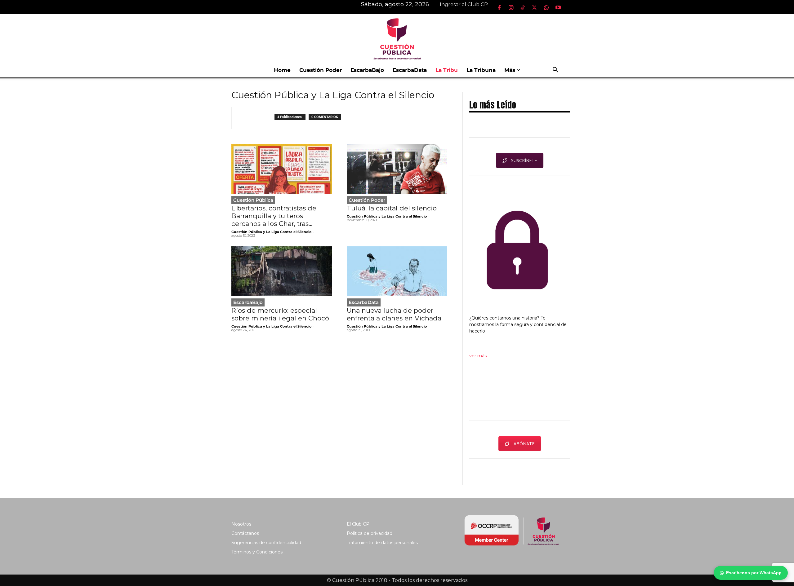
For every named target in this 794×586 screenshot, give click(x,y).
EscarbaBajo (367, 70)
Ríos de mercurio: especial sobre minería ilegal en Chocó (280, 314)
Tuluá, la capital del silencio (392, 208)
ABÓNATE (524, 444)
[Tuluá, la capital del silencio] (397, 169)
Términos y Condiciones (257, 552)
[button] (555, 70)
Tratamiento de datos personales (382, 542)
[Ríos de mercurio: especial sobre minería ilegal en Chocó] (281, 271)
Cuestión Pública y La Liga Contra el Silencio (271, 232)
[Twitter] (534, 7)
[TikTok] (522, 7)
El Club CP (358, 524)
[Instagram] (510, 7)
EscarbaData (410, 70)
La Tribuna (481, 70)
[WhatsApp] (546, 7)
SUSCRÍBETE (524, 160)
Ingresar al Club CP (464, 4)
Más (509, 70)
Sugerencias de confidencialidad (266, 542)
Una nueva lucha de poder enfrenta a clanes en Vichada (394, 314)
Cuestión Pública (253, 200)
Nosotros (241, 524)
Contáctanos (245, 533)
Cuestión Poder (320, 70)
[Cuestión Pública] (397, 38)
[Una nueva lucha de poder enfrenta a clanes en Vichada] (397, 271)
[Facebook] (499, 7)
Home (282, 70)
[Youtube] (558, 7)
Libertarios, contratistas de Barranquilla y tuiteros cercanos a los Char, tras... (273, 215)
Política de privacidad (369, 533)
